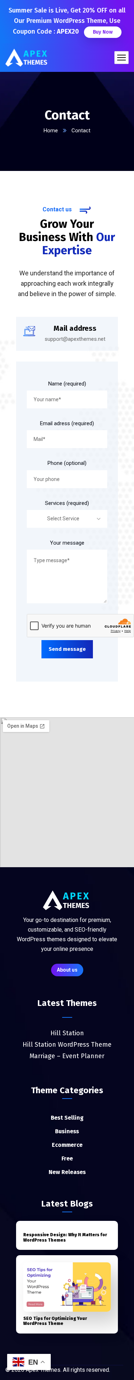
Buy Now (103, 32)
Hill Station (67, 1033)
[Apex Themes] (27, 58)
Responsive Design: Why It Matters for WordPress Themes (65, 1237)
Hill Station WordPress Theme (67, 1044)
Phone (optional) (67, 463)
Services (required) (67, 503)
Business (67, 1131)
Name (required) (67, 383)
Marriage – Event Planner (67, 1056)
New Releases (67, 1172)
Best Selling (67, 1117)
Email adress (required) (67, 423)
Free (67, 1158)
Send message (67, 649)
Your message (67, 543)
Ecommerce (67, 1144)
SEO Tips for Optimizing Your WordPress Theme (55, 1321)
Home (51, 130)
